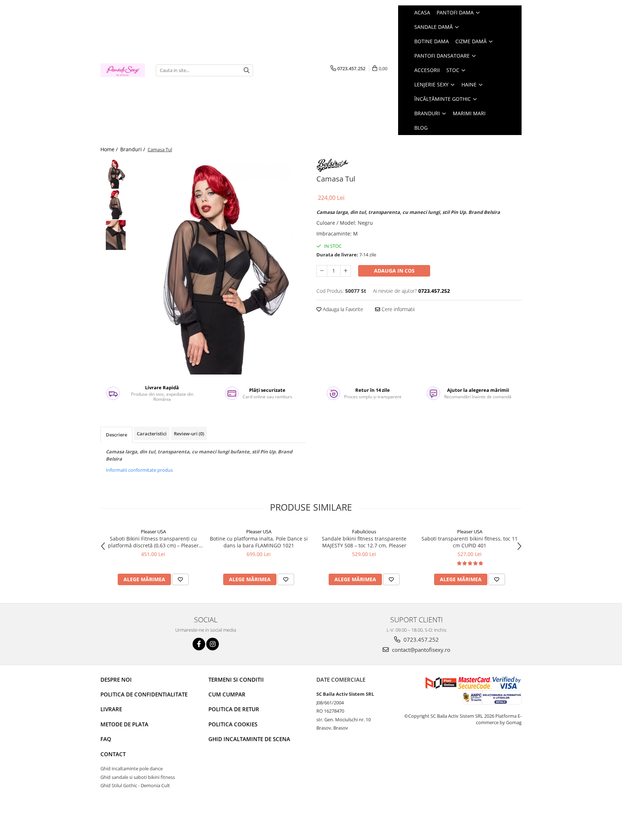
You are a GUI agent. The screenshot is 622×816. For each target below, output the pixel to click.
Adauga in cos (394, 270)
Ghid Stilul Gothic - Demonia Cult (135, 785)
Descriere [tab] (116, 434)
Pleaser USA (153, 531)
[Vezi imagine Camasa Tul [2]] (116, 235)
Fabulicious (364, 531)
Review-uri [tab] (189, 433)
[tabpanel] (220, 266)
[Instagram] (212, 644)
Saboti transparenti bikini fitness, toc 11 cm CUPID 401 (470, 542)
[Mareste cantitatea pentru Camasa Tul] (345, 271)
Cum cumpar (226, 694)
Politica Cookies (232, 724)
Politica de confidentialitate (144, 694)
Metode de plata (124, 724)
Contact (113, 754)
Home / (109, 149)
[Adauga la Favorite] (180, 579)
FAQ (105, 739)
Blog (421, 127)
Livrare (111, 709)
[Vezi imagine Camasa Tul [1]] (116, 204)
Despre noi (116, 679)
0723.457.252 (420, 639)
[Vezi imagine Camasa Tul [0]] (116, 174)
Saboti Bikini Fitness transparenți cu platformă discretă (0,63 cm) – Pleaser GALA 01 (153, 542)
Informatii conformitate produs (139, 470)
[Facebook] (199, 644)
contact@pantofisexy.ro (420, 649)
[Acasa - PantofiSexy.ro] (122, 70)
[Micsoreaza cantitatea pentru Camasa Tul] (321, 271)
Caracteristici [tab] (152, 433)
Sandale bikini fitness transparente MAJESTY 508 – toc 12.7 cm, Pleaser (364, 542)
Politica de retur (233, 709)
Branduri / (133, 149)
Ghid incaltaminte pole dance (131, 768)
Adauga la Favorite (342, 309)
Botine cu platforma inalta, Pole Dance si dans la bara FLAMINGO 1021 (259, 542)
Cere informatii (397, 309)
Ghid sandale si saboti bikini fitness (137, 777)
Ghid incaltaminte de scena (249, 739)
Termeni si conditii (236, 679)
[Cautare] (246, 70)
